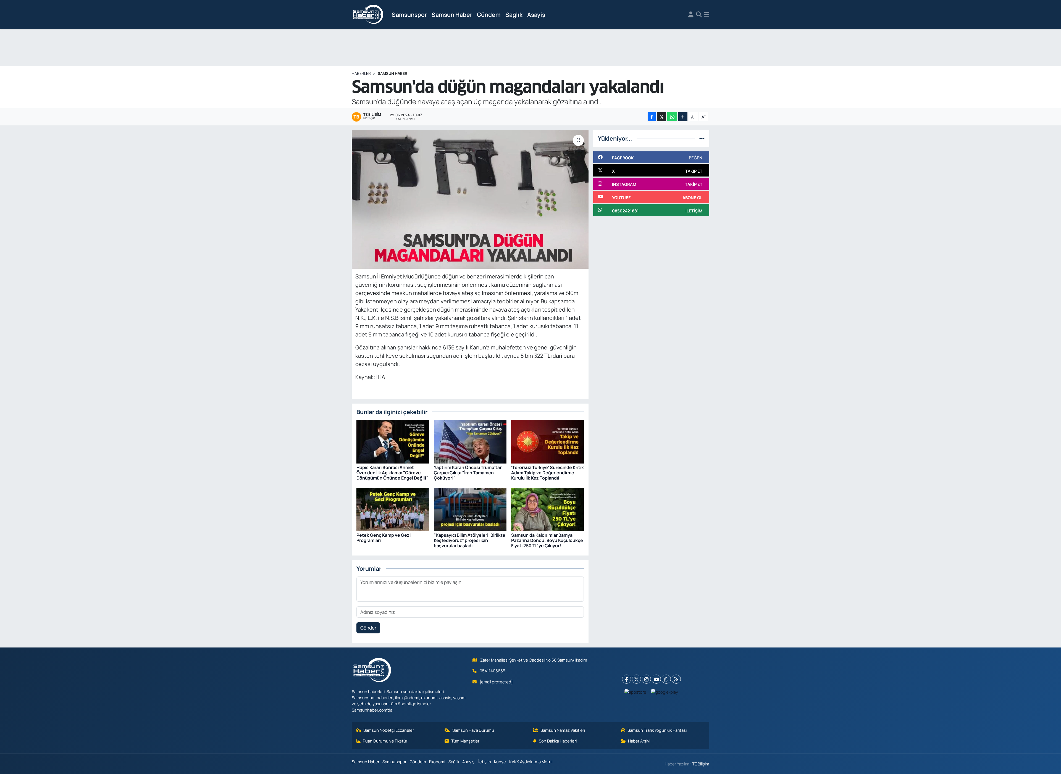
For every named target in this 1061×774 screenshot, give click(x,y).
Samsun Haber (452, 14)
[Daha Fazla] (682, 116)
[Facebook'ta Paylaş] (652, 116)
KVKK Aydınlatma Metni (530, 761)
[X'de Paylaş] (661, 116)
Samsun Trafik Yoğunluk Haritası (657, 730)
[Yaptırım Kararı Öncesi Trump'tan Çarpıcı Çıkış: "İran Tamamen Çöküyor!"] (470, 441)
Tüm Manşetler (465, 741)
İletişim (484, 761)
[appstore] (635, 691)
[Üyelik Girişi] (691, 14)
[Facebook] (626, 679)
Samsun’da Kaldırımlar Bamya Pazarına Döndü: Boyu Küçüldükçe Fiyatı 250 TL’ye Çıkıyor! (547, 540)
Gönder (368, 628)
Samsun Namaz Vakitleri (562, 730)
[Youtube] (656, 679)
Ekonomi (437, 761)
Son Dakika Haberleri (558, 741)
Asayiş (536, 14)
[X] (636, 679)
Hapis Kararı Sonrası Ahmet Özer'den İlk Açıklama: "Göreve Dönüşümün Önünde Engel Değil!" (392, 472)
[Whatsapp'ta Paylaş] (672, 116)
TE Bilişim (700, 764)
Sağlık (513, 14)
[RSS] (676, 679)
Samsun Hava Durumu (473, 730)
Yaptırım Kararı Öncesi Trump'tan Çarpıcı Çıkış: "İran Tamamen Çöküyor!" (468, 472)
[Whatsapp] (666, 679)
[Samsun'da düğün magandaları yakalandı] (470, 199)
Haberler (361, 73)
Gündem (489, 14)
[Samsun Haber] (368, 14)
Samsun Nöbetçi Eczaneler (388, 730)
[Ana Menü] (706, 14)
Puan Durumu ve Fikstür (385, 741)
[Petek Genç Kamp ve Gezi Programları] (392, 509)
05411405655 (492, 670)
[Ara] (699, 14)
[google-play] (664, 691)
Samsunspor (409, 14)
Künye (500, 761)
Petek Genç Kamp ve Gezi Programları (383, 537)
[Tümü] (702, 138)
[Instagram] (646, 679)
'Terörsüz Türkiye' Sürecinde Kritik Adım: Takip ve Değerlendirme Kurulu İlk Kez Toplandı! (547, 472)
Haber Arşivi (639, 741)
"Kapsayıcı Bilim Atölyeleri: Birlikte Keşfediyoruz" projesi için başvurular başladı (469, 540)
